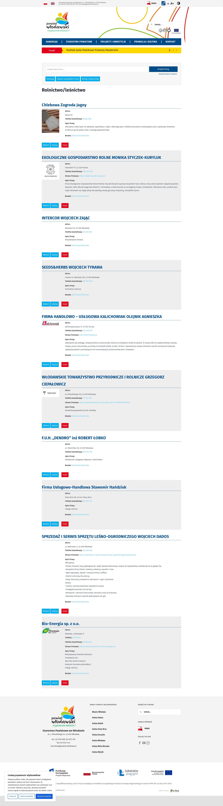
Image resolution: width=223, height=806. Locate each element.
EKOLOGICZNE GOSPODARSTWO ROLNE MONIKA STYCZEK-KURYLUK (101, 157)
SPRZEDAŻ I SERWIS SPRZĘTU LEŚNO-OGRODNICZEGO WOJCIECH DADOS (105, 536)
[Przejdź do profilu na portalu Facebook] (160, 30)
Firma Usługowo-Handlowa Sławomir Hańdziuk (84, 487)
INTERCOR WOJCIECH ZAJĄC (66, 218)
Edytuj (55, 145)
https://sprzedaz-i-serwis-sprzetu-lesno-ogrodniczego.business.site (107, 555)
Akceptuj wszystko (44, 796)
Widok (46, 145)
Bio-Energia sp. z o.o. (60, 623)
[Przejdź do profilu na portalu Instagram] (165, 30)
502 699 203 (87, 550)
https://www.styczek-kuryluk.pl (92, 176)
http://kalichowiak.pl (88, 335)
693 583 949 (87, 281)
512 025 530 (87, 232)
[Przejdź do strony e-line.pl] (169, 790)
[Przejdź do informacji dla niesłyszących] (163, 3)
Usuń (65, 145)
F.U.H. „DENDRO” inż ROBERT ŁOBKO (74, 438)
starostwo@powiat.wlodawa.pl (88, 4)
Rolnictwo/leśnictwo (80, 136)
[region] (30, 786)
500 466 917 (87, 330)
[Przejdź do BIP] (149, 3)
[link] (140, 744)
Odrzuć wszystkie (26, 796)
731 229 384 (87, 398)
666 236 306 (88, 171)
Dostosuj (13, 796)
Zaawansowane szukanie (168, 74)
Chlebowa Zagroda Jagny (64, 105)
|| (169, 50)
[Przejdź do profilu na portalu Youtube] (169, 30)
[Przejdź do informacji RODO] (154, 3)
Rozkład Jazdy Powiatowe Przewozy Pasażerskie (75, 50)
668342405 (87, 642)
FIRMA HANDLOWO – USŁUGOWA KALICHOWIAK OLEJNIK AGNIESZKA (102, 316)
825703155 (76, 637)
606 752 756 (87, 452)
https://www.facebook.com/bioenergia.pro (97, 646)
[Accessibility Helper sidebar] (173, 3)
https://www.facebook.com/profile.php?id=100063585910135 (104, 402)
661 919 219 (87, 501)
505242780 (87, 119)
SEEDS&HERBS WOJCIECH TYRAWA (72, 267)
